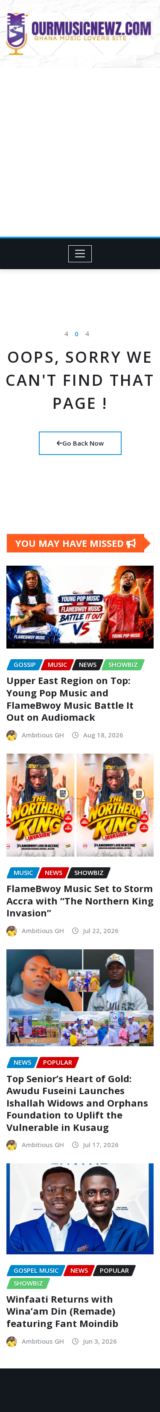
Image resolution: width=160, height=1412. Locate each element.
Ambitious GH (43, 735)
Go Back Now (83, 443)
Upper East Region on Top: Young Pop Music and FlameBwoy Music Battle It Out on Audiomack (70, 698)
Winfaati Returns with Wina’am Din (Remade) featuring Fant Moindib (62, 1311)
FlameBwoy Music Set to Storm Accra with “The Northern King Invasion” (80, 900)
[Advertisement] (80, 152)
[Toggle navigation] (80, 253)
